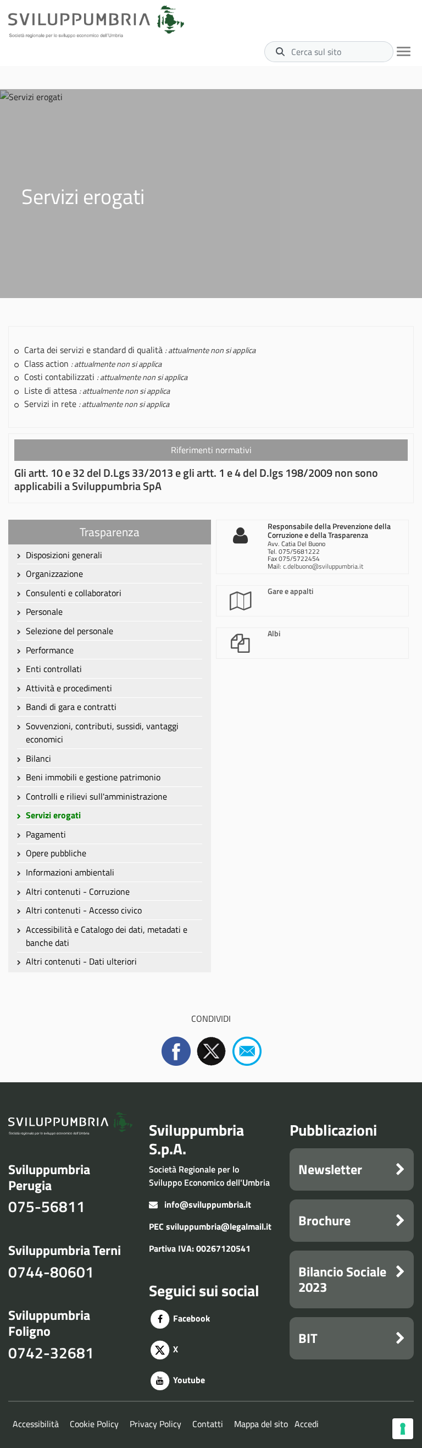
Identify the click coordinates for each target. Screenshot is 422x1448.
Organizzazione (54, 573)
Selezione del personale (69, 630)
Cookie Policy (94, 1423)
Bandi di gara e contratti (71, 706)
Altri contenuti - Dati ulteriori (81, 961)
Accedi (307, 1423)
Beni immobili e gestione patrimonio (93, 777)
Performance (50, 650)
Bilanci (38, 758)
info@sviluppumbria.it (207, 1204)
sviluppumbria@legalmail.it (218, 1226)
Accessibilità (36, 1423)
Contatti (207, 1423)
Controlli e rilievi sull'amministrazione (96, 796)
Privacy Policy (155, 1423)
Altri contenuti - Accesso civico (84, 910)
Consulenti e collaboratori (73, 592)
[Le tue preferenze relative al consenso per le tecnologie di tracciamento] (402, 1428)
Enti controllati (54, 668)
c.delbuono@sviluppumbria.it (323, 566)
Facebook (190, 1318)
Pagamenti (46, 834)
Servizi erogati (53, 815)
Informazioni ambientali (70, 872)
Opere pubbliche (56, 853)
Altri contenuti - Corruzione (78, 891)
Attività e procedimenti (69, 688)
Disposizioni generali (64, 554)
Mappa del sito (261, 1423)
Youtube (188, 1379)
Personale (44, 611)
